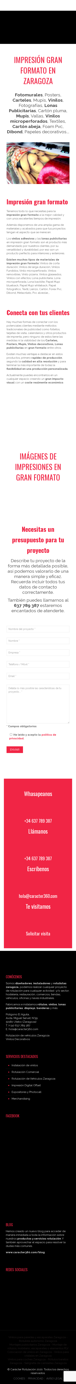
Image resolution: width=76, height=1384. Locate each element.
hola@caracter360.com (38, 896)
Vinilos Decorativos (18, 1039)
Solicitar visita (38, 933)
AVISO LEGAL (54, 1378)
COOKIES (19, 1378)
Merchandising (21, 1098)
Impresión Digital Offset (26, 1085)
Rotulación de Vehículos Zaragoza (33, 1078)
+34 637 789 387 (38, 820)
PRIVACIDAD (35, 1378)
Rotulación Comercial (25, 1072)
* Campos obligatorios (22, 726)
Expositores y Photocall (26, 1092)
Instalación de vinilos (25, 1065)
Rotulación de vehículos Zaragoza (27, 1035)
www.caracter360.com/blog (25, 1252)
